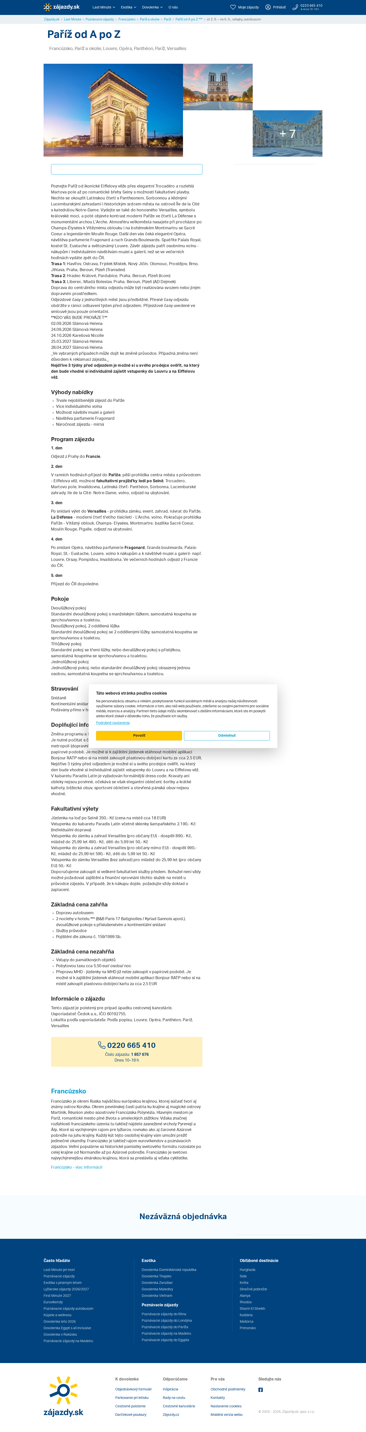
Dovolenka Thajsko (156, 1276)
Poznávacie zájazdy (100, 19)
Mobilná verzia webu (227, 1414)
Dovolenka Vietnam (157, 1295)
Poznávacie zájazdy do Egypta (165, 1340)
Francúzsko (127, 19)
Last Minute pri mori (59, 1269)
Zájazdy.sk (52, 19)
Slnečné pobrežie (253, 1289)
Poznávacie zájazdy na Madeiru (68, 1341)
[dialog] (183, 716)
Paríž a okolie (149, 19)
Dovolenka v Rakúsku (60, 1334)
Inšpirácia (170, 1389)
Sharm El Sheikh (252, 1308)
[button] (104, 7)
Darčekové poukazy (130, 1414)
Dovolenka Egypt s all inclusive (67, 1328)
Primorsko (248, 1328)
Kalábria (246, 1315)
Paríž (167, 19)
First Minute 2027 (57, 1295)
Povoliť (139, 735)
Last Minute (72, 19)
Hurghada (247, 1269)
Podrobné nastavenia (113, 722)
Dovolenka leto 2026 (60, 1321)
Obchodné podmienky (228, 1389)
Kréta (244, 1282)
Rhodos (246, 1302)
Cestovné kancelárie (179, 1406)
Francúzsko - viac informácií (76, 1167)
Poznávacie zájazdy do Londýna (167, 1320)
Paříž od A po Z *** (189, 19)
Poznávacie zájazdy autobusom (68, 1308)
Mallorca (246, 1321)
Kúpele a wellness (57, 1315)
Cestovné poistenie (130, 1406)
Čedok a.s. (87, 1013)
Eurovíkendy (53, 1302)
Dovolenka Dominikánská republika (169, 1269)
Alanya (245, 1295)
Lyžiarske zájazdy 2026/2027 (66, 1289)
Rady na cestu (174, 1397)
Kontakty (218, 1397)
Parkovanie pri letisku (132, 1397)
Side (243, 1276)
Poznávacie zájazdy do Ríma (164, 1314)
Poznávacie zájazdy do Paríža (165, 1327)
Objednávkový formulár (133, 1389)
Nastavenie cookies (226, 1406)
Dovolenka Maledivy (157, 1289)
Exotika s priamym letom (63, 1282)
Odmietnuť (227, 735)
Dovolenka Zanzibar (157, 1282)
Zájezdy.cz (171, 1414)
